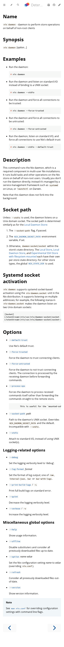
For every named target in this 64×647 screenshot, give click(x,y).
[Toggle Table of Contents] (4, 5)
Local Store (46, 249)
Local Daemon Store (35, 224)
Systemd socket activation (21, 278)
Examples (14, 59)
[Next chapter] (54, 628)
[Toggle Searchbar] (18, 5)
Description (17, 160)
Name (10, 16)
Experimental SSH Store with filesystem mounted (33, 254)
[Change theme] (11, 5)
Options (12, 332)
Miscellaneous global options (28, 522)
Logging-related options (24, 450)
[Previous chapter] (9, 628)
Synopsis (13, 39)
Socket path (17, 209)
